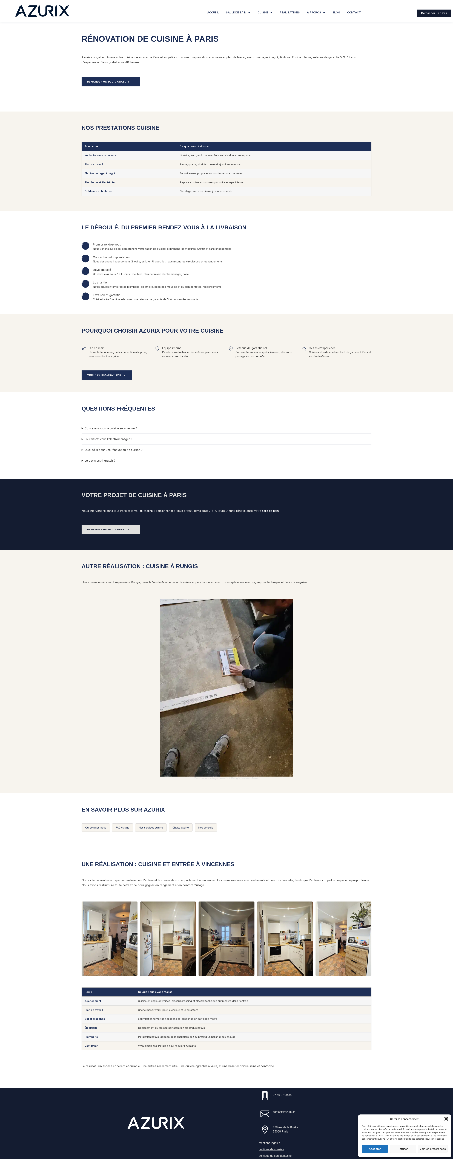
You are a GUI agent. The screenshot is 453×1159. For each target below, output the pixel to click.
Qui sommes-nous (95, 827)
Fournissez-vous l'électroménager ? (108, 439)
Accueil (213, 12)
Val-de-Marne (143, 511)
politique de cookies (271, 1149)
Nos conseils (205, 827)
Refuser (403, 1149)
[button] (446, 1119)
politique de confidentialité (275, 1155)
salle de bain (270, 511)
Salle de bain (236, 12)
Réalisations (290, 12)
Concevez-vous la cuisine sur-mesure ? (111, 428)
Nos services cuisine (151, 827)
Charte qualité (181, 827)
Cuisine (263, 12)
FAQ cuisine (122, 827)
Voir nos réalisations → (106, 374)
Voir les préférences (433, 1149)
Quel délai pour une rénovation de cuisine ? (113, 450)
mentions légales (269, 1143)
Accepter (375, 1149)
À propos (314, 12)
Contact (354, 12)
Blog (336, 12)
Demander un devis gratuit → (110, 81)
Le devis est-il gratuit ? (100, 460)
